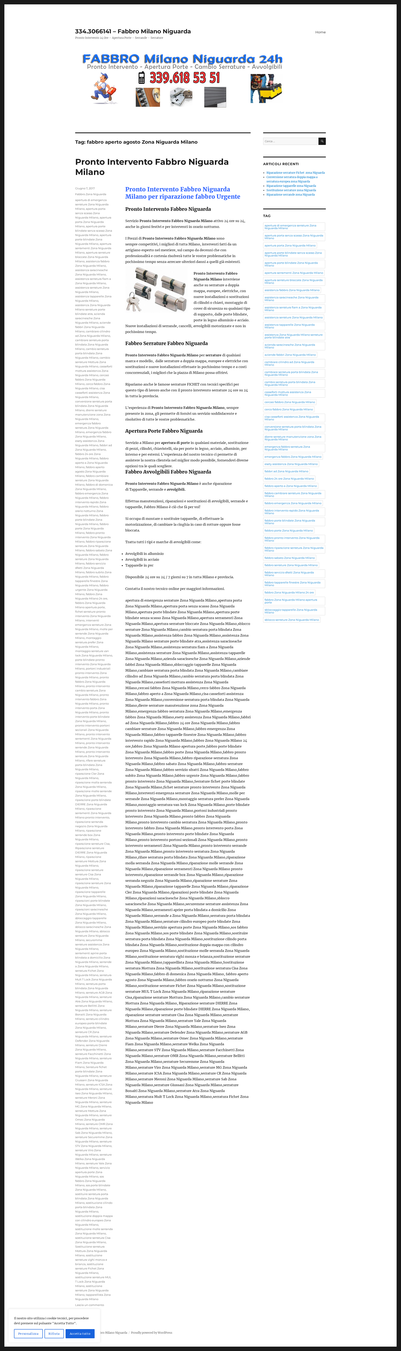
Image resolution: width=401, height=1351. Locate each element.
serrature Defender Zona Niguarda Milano (93, 1041)
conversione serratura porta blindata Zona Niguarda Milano (93, 406)
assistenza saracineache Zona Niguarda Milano (292, 299)
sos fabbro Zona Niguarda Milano (90, 1181)
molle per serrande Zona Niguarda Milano (94, 633)
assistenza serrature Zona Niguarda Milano (294, 317)
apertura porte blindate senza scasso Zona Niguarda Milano (93, 231)
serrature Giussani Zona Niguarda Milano (93, 1080)
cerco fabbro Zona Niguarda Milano (289, 409)
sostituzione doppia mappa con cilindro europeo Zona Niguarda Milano (94, 1220)
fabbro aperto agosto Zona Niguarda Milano (90, 471)
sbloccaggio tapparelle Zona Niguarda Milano (291, 611)
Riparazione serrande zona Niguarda (290, 194)
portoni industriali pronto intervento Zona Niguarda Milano (92, 673)
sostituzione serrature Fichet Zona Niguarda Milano (89, 1268)
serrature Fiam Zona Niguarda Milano (93, 1063)
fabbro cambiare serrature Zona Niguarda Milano (92, 480)
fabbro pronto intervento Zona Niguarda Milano (93, 537)
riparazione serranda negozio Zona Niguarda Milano (91, 826)
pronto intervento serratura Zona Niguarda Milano (92, 756)
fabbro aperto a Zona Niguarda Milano (92, 463)
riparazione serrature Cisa (92, 843)
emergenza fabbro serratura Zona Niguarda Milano (91, 428)
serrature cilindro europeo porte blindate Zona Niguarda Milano (92, 1023)
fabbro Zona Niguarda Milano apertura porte (291, 601)
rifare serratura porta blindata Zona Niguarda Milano (90, 765)
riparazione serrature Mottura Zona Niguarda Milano (90, 861)
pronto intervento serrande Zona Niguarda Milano (92, 747)
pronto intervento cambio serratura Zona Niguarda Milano (92, 690)
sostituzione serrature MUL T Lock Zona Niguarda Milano (93, 1282)
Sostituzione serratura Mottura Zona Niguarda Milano (91, 1251)
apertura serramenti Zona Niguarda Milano (93, 248)
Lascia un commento (89, 1305)
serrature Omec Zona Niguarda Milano (93, 1119)
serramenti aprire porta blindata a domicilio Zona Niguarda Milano (92, 957)
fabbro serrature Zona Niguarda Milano (92, 559)
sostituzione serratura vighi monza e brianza (91, 1260)
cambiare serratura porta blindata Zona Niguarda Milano (92, 344)
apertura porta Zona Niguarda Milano (93, 222)
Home (320, 32)
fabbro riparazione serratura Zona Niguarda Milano (93, 546)
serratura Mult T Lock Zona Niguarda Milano (93, 979)
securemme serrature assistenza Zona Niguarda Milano (92, 944)
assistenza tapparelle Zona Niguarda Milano (290, 326)
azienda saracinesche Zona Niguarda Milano (90, 318)
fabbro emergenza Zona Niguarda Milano (293, 503)
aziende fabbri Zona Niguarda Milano (93, 327)
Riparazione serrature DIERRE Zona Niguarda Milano (91, 852)
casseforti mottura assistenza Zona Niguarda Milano (93, 371)
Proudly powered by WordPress (151, 1333)
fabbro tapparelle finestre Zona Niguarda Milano (92, 581)
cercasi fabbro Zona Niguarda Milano (92, 379)
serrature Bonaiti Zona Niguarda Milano (93, 1014)
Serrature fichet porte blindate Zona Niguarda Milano (91, 1071)
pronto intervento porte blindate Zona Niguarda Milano (92, 717)
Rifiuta (54, 1334)
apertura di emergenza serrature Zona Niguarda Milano (92, 204)
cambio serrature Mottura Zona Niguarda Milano (92, 362)
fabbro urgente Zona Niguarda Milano (92, 590)
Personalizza (28, 1334)
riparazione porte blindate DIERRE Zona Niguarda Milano (93, 804)
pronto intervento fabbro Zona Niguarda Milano (92, 699)
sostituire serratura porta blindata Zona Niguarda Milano (91, 1198)
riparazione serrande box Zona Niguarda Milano (88, 835)
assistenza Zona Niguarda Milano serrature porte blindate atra (92, 309)
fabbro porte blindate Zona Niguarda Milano (92, 520)
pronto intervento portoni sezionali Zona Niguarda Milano (92, 730)
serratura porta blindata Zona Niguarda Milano (91, 988)
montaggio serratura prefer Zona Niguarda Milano (89, 642)
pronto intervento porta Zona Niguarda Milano (92, 708)
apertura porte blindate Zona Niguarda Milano (93, 239)
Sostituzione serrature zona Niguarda (291, 190)
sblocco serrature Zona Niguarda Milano (92, 936)
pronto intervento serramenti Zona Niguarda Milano (93, 739)
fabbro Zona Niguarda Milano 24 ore (289, 592)
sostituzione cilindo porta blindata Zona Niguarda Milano (93, 1207)
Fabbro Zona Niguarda (90, 194)
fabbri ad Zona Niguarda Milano (286, 471)
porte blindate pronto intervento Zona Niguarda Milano (93, 664)
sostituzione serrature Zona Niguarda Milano (92, 1290)
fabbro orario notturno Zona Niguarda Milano (92, 511)
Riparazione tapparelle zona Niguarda (291, 186)
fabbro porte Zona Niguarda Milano (92, 528)
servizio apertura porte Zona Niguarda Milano (92, 1172)
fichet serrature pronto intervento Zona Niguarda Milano (93, 616)
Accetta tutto (80, 1334)
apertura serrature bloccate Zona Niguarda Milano (92, 257)
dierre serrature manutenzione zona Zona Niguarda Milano (92, 414)
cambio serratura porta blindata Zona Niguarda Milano (92, 353)
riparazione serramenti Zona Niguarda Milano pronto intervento (93, 813)
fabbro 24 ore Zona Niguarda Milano (289, 478)
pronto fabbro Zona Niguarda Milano (92, 682)
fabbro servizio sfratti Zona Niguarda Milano (90, 568)
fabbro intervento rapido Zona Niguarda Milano (92, 502)
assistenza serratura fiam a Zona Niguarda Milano (293, 309)
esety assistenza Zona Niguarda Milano (291, 464)
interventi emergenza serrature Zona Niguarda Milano (93, 625)
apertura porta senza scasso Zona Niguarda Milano (90, 213)
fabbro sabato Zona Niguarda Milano (290, 557)
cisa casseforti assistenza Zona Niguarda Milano (92, 393)
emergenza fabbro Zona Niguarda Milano (293, 456)
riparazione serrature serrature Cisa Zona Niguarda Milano (89, 874)
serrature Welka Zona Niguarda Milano (93, 1159)
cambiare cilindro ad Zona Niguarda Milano (289, 363)
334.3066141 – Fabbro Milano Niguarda (133, 31)
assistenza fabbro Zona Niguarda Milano (292, 290)
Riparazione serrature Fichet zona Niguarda (295, 173)
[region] (54, 1326)
